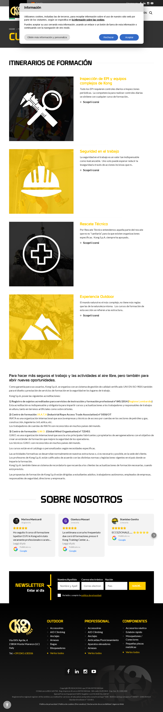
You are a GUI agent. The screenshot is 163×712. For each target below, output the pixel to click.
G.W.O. (41, 431)
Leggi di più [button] (19, 543)
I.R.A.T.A (42, 414)
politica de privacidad (91, 595)
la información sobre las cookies (88, 20)
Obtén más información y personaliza (47, 37)
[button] (9, 535)
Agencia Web (118, 704)
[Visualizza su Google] (16, 521)
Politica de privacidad (48, 704)
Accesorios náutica (136, 627)
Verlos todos (57, 653)
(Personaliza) (80, 704)
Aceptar (129, 37)
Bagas (53, 643)
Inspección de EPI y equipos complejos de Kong (103, 80)
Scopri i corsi (91, 102)
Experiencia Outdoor (97, 296)
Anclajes (54, 635)
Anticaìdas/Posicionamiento (103, 639)
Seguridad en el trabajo (99, 151)
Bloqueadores (57, 647)
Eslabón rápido (134, 631)
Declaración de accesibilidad (99, 704)
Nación (109, 579)
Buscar (151, 13)
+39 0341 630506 (23, 653)
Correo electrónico (92, 579)
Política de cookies (66, 704)
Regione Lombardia (140, 401)
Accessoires (56, 627)
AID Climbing (57, 631)
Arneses (54, 639)
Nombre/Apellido (67, 579)
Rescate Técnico (94, 224)
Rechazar (108, 37)
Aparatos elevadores (99, 643)
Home (12, 29)
